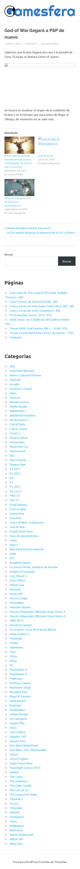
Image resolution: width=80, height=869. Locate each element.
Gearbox (15, 518)
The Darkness (19, 781)
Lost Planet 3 (18, 576)
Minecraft (16, 593)
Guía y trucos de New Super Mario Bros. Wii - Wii (42, 306)
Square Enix (17, 741)
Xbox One (16, 843)
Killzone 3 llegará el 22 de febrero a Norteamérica (17, 201)
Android (15, 379)
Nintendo (16, 638)
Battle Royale (18, 406)
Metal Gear (17, 585)
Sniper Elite (17, 723)
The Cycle (16, 776)
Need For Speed (20, 625)
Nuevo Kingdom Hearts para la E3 (28, 228)
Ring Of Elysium (20, 696)
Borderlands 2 (19, 419)
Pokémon (16, 678)
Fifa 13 (14, 500)
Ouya (13, 660)
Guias (13, 540)
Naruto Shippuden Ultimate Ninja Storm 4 (37, 616)
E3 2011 (15, 469)
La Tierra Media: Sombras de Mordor (34, 567)
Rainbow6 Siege (20, 687)
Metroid (15, 589)
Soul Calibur (17, 732)
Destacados (17, 442)
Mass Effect (17, 580)
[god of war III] (53, 145)
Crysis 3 (15, 433)
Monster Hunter (20, 607)
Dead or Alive (19, 437)
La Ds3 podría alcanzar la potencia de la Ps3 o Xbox (39, 232)
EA (11, 477)
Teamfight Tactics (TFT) (25, 767)
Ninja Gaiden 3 (19, 634)
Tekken (14, 772)
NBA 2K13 (16, 620)
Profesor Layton (20, 683)
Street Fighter (19, 758)
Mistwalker (17, 602)
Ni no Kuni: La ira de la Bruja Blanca (33, 629)
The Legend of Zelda (23, 794)
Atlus (13, 393)
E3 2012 (15, 473)
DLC (12, 455)
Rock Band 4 (18, 700)
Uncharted (16, 816)
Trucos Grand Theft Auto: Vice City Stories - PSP (41, 333)
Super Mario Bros (21, 763)
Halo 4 (14, 544)
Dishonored (17, 451)
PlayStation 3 (18, 669)
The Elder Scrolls (21, 785)
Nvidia (14, 643)
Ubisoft (14, 812)
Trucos (14, 803)
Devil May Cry (19, 446)
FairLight (31, 43)
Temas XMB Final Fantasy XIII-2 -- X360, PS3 (39, 328)
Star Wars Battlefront (24, 745)
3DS (12, 366)
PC (11, 665)
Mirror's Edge (19, 598)
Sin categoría (49, 43)
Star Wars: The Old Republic (28, 750)
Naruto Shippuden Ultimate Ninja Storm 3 (37, 611)
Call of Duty (17, 424)
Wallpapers (17, 825)
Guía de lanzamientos (24, 535)
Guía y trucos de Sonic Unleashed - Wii (35, 310)
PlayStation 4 (18, 674)
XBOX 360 (16, 839)
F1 (11, 482)
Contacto (16, 337)
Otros (13, 656)
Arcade (14, 384)
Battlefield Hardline (23, 415)
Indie (13, 553)
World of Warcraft (21, 834)
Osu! (13, 651)
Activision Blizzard (22, 370)
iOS (12, 558)
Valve (13, 821)
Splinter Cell (18, 736)
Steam (14, 754)
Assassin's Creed (21, 388)
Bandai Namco (19, 402)
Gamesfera (17, 513)
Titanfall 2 (16, 799)
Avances (15, 397)
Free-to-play (18, 509)
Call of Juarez (19, 428)
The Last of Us (19, 790)
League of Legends (22, 571)
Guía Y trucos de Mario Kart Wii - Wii (34, 301)
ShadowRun (17, 709)
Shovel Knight (19, 714)
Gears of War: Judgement (27, 522)
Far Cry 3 (15, 491)
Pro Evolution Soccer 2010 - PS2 (31, 315)
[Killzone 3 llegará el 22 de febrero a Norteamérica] (19, 187)
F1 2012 (15, 486)
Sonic (13, 727)
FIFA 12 (15, 495)
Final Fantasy (18, 504)
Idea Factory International (26, 549)
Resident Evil (18, 692)
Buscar (8, 254)
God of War (17, 527)
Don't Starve (18, 460)
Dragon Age (17, 464)
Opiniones (16, 647)
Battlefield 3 (18, 411)
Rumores (16, 705)
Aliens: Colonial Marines (25, 375)
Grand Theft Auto (21, 531)
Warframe (16, 830)
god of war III (45, 155)
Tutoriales (16, 808)
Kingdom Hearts (20, 562)
